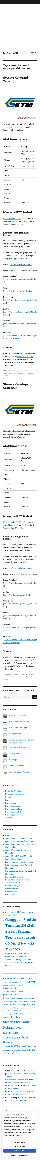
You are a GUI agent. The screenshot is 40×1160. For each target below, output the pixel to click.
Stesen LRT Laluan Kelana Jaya (17, 1024)
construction (7, 982)
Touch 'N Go (12, 1053)
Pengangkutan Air (13, 806)
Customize (19, 1142)
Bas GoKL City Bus (16, 766)
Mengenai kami (15, 734)
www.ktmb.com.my (25, 356)
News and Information (14, 794)
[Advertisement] (20, 24)
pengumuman (27, 1004)
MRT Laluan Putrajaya (18, 715)
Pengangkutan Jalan (13, 809)
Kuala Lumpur (9, 998)
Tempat (8, 818)
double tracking (16, 982)
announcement (11, 978)
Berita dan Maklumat (14, 791)
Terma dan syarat (12, 883)
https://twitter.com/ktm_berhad (18, 291)
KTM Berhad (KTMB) (12, 218)
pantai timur (32, 1001)
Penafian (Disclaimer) (14, 877)
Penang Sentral (15, 753)
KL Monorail (25, 995)
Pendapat (9, 800)
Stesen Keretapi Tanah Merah (18, 1083)
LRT (4, 1001)
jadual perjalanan (12, 994)
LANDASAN (10, 52)
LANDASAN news (21, 998)
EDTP (33, 982)
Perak (34, 1008)
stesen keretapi (12, 1017)
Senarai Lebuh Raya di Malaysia (18, 856)
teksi (12, 1050)
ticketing (31, 1050)
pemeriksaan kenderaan (11, 1004)
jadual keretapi (9, 988)
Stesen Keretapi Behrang (19, 721)
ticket (24, 1050)
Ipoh (16, 985)
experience (6, 985)
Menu (33, 52)
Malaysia (9, 1001)
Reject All (19, 1147)
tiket (4, 1053)
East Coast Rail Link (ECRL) (16, 957)
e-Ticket (26, 982)
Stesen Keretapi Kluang (19, 772)
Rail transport (8, 1014)
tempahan (17, 1050)
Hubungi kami (11, 892)
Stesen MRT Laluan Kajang (15, 1040)
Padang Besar (23, 1001)
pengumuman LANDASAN (24, 1008)
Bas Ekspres (14, 760)
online (16, 1001)
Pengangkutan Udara (14, 815)
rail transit (26, 1011)
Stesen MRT (11, 1033)
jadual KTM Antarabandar (13, 991)
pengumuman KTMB (9, 1008)
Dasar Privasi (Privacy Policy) (21, 747)
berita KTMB (26, 979)
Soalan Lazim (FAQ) (13, 886)
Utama (8, 835)
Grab (11, 985)
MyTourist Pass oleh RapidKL (17, 954)
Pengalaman (10, 803)
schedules (22, 1014)
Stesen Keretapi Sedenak (15, 386)
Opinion (8, 797)
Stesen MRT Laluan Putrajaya (19, 1046)
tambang (6, 1050)
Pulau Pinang (8, 1011)
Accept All (20, 1151)
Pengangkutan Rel (20, 371)
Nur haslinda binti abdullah (16, 1080)
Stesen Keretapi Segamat (19, 727)
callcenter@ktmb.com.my (21, 264)
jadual (21, 985)
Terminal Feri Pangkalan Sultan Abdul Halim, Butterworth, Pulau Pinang (19, 963)
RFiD (16, 1014)
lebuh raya (31, 998)
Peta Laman (10, 895)
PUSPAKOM (18, 1011)
